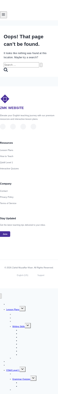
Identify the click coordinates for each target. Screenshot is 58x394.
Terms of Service (8, 203)
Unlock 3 (10, 365)
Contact (4, 191)
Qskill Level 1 (6, 162)
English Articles (19, 374)
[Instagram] (33, 126)
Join (5, 234)
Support (40, 275)
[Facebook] (23, 126)
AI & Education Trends (23, 389)
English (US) (22, 275)
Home (13, 304)
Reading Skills (19, 321)
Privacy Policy (6, 197)
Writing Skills (18, 326)
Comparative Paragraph (30, 354)
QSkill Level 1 (12, 370)
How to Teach (6, 156)
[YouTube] (3, 126)
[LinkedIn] (13, 126)
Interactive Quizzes (9, 168)
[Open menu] (3, 14)
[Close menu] (1, 296)
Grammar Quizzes (21, 379)
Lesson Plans (6, 150)
